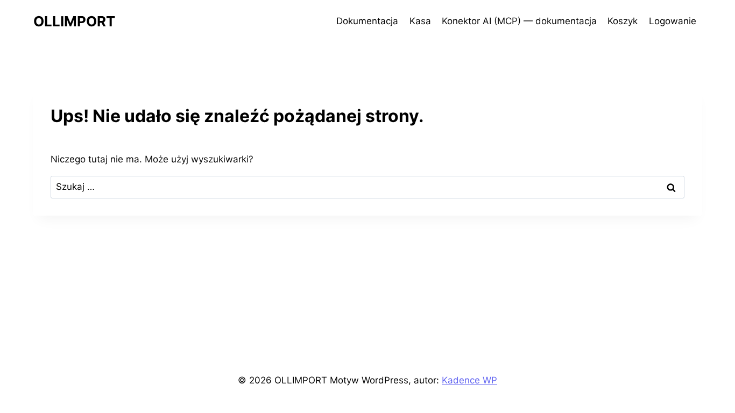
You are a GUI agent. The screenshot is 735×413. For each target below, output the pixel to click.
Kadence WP (469, 380)
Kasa (420, 21)
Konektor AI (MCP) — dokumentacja (519, 21)
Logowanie (672, 21)
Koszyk (622, 21)
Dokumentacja (367, 21)
